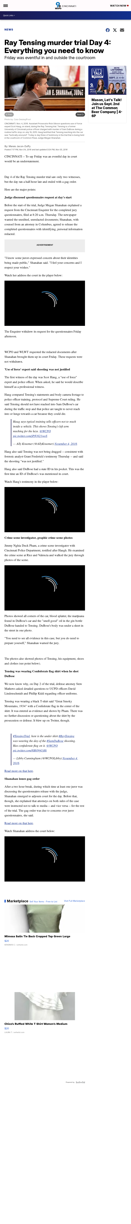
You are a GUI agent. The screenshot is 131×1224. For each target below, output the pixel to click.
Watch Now (118, 5)
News (8, 29)
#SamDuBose (55, 741)
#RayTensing (66, 736)
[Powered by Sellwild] (80, 1082)
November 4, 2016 (65, 444)
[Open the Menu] (5, 5)
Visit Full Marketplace (74, 901)
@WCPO (45, 431)
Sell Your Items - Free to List (43, 902)
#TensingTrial (21, 736)
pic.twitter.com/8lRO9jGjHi (30, 750)
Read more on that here (18, 771)
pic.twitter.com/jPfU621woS (30, 436)
